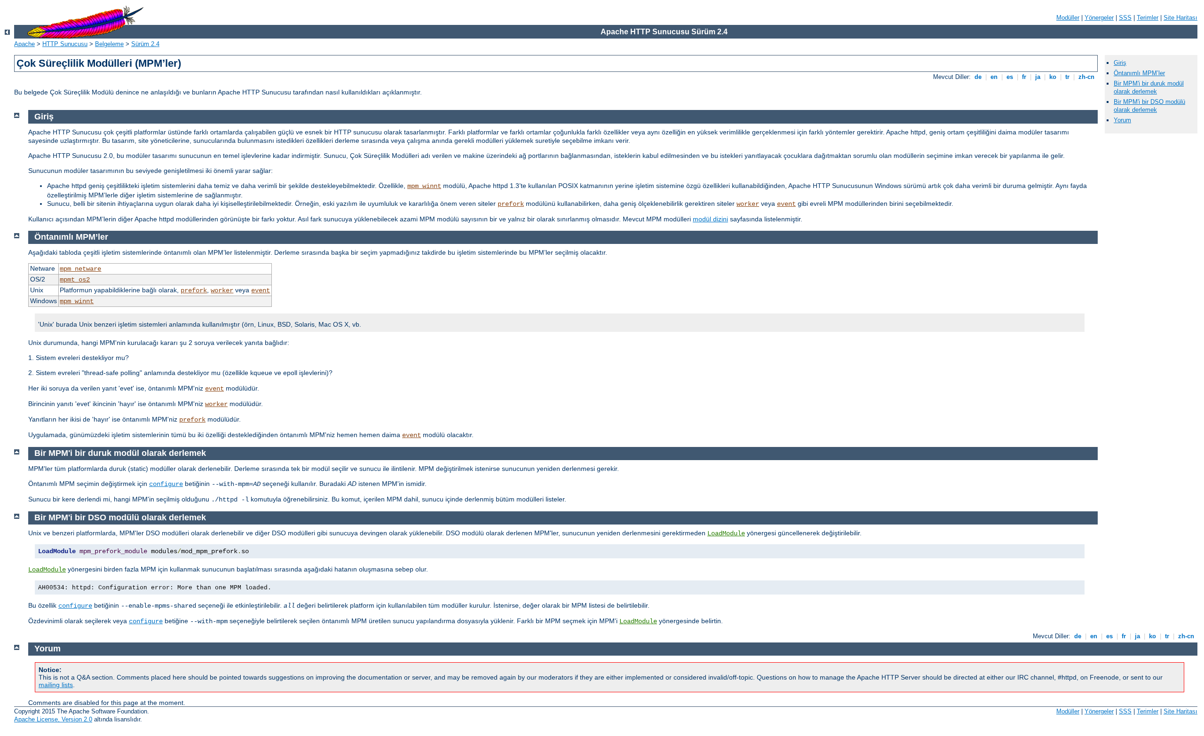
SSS (1125, 17)
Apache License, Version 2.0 (53, 719)
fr (1024, 76)
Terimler (1147, 17)
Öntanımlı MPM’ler (1139, 73)
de (978, 76)
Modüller (1067, 17)
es (1010, 76)
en (994, 76)
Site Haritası (1180, 17)
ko (1052, 76)
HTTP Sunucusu (64, 43)
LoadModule (726, 533)
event (786, 204)
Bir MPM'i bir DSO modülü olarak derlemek (1149, 105)
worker (748, 204)
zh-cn (1086, 76)
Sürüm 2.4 (145, 43)
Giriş (1120, 62)
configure (166, 484)
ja (1037, 76)
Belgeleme (109, 43)
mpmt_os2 (75, 279)
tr (1067, 76)
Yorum (1122, 120)
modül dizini (710, 219)
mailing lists (56, 685)
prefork (511, 204)
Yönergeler (1099, 17)
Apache (24, 43)
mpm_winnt (424, 186)
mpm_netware (80, 269)
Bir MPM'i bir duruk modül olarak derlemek (1149, 87)
